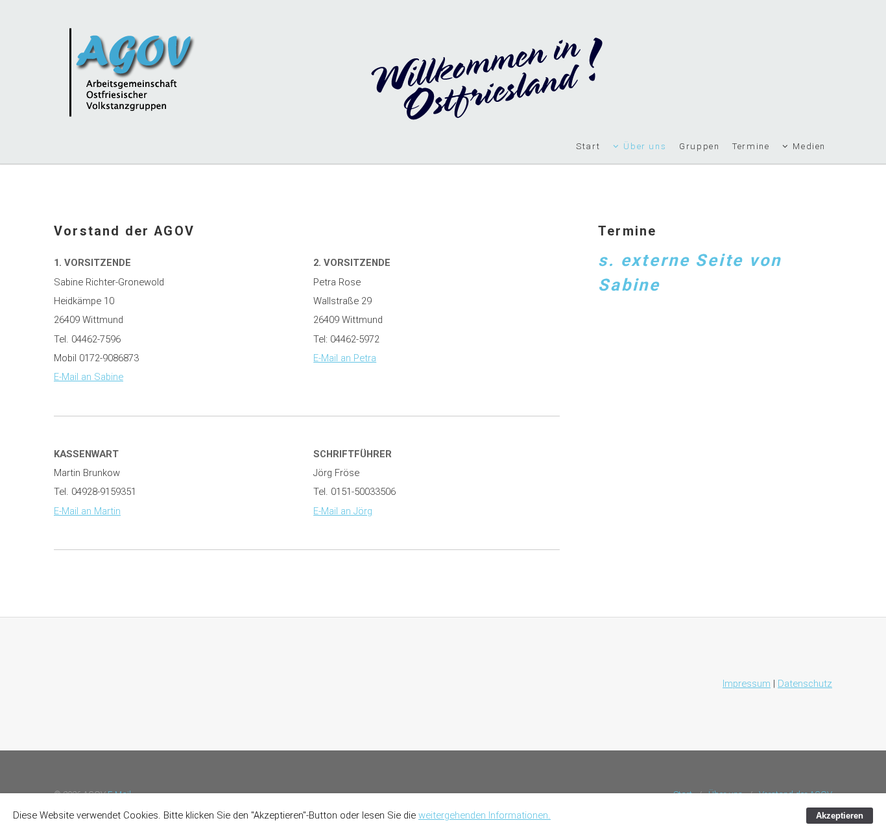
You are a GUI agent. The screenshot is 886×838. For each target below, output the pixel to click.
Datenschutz (805, 683)
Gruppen (699, 146)
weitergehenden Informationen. (484, 815)
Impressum (747, 683)
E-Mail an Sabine (88, 377)
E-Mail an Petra (344, 358)
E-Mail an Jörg (342, 511)
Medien (809, 146)
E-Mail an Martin (87, 511)
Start (588, 146)
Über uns (644, 146)
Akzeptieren (839, 815)
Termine (750, 146)
